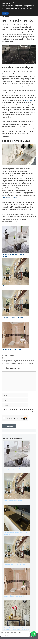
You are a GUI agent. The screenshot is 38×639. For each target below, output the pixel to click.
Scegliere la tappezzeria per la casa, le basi (18, 363)
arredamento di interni (9, 197)
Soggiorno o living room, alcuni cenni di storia (19, 361)
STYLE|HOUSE (9, 355)
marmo (6, 358)
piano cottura (29, 100)
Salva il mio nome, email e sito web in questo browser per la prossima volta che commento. (19, 411)
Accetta (5, 13)
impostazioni (18, 10)
